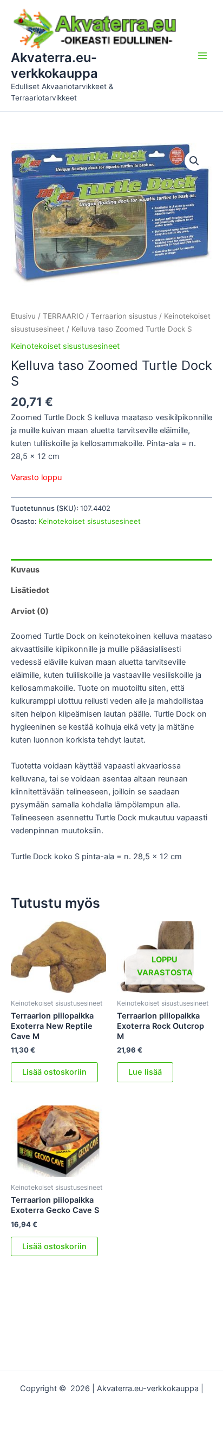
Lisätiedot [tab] (30, 590)
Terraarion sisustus (124, 316)
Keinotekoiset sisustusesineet (65, 346)
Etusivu (23, 316)
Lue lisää (145, 1072)
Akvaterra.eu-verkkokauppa (54, 65)
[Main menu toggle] (202, 55)
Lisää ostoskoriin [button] (54, 1072)
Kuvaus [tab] (25, 570)
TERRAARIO (63, 316)
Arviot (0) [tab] (30, 611)
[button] (194, 161)
